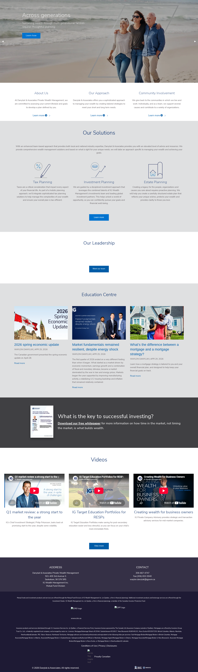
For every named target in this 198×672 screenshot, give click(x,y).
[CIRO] (85, 610)
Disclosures (112, 645)
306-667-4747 (142, 573)
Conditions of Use (89, 645)
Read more (19, 363)
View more (99, 546)
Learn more (39, 115)
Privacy (102, 645)
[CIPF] (121, 610)
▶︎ (196, 41)
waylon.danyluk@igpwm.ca (142, 579)
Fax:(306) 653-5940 (142, 576)
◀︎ (4, 41)
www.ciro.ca (76, 618)
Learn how (31, 35)
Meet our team (99, 269)
